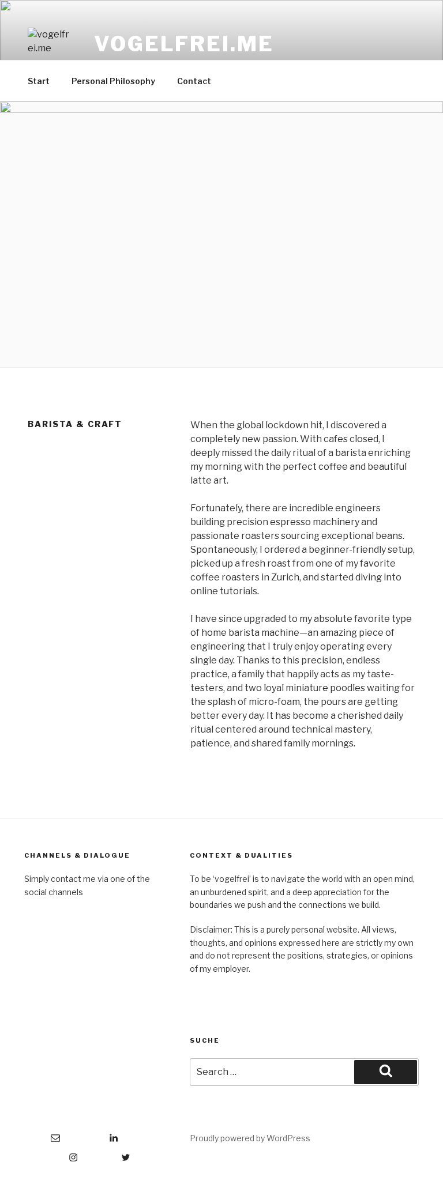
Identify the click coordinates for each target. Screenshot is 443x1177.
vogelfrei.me (184, 43)
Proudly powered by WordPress (250, 1138)
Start (39, 81)
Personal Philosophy (113, 81)
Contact (194, 81)
